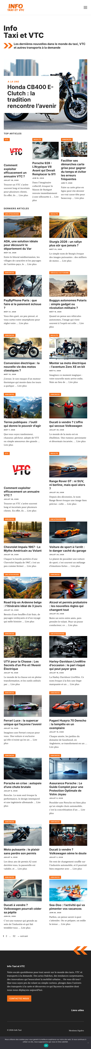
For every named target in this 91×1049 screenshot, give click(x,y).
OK (46, 1045)
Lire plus (23, 195)
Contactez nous (19, 998)
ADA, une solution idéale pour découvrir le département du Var (21, 245)
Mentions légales (76, 1030)
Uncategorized (12, 214)
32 (14, 936)
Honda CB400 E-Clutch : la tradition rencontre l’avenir (31, 96)
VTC (7, 139)
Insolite (37, 139)
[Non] (88, 1043)
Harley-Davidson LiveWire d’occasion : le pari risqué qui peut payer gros (67, 665)
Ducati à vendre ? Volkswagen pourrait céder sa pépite (22, 908)
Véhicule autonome (59, 273)
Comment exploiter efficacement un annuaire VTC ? (21, 491)
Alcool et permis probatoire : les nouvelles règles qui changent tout (68, 606)
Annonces (67, 139)
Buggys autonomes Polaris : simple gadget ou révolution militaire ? (67, 304)
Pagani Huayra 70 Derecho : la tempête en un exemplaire (67, 724)
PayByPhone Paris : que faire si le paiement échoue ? (22, 304)
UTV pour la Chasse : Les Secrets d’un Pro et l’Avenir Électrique (22, 665)
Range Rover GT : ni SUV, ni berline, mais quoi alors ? (67, 484)
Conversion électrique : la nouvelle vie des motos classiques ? (22, 366)
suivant (22, 936)
